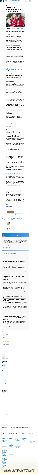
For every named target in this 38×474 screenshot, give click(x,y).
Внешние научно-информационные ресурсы (17, 448)
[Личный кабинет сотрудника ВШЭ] (34, 1)
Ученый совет (9, 218)
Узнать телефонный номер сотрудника (7, 383)
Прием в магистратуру (10, 442)
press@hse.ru (4, 418)
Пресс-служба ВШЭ (5, 414)
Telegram (4, 365)
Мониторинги (17, 439)
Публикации (24, 444)
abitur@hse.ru (4, 392)
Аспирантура (10, 444)
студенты (8, 214)
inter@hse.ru (3, 406)
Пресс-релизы (4, 419)
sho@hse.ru (3, 401)
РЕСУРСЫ (23, 433)
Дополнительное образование (11, 446)
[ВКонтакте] (6, 204)
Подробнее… (9, 247)
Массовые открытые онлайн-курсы (32, 442)
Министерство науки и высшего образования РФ (32, 437)
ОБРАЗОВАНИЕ (11, 433)
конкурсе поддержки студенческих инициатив (14, 173)
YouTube (4, 364)
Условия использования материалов (7, 421)
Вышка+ (10, 440)
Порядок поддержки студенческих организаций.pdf (15, 201)
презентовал (16, 70)
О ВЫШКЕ (3, 433)
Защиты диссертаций (18, 442)
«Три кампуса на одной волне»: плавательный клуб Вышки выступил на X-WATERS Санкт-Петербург (14, 318)
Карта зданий (4, 412)
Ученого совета (20, 28)
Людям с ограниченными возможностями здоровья (4, 463)
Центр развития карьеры (11, 448)
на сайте (11, 93)
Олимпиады (10, 438)
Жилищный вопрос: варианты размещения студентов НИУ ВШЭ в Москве (14, 262)
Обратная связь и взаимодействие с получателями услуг (11, 455)
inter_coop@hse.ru (4, 410)
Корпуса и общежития (3, 443)
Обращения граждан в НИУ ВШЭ (4, 446)
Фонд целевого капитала (4, 449)
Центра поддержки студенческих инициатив (14, 69)
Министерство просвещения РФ (31, 440)
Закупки (3, 444)
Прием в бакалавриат (11, 439)
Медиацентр (24, 441)
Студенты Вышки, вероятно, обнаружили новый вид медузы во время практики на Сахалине (13, 277)
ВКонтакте (4, 362)
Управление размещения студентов (7, 398)
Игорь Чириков (8, 50)
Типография (23, 440)
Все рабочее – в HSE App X (10, 253)
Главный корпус (4, 373)
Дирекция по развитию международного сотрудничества (10, 409)
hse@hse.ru (3, 386)
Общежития (3, 397)
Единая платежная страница (4, 466)
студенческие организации (18, 214)
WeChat (4, 366)
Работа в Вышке (4, 467)
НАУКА (16, 433)
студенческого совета (16, 68)
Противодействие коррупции (4, 451)
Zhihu (3, 369)
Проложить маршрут (5, 413)
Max (3, 370)
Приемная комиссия (5, 387)
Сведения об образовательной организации (4, 459)
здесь (19, 470)
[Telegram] (7, 204)
